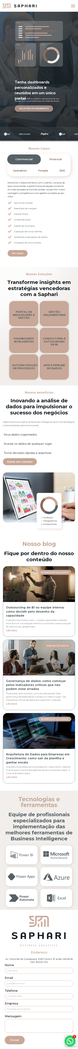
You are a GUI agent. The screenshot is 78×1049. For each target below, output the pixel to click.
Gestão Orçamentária (54, 313)
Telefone (11, 990)
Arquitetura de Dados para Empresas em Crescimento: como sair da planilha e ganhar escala (38, 758)
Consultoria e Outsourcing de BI (54, 341)
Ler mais (11, 630)
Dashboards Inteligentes (24, 340)
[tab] (24, 159)
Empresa (11, 1003)
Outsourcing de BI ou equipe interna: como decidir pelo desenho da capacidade (35, 611)
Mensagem (13, 1016)
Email (9, 978)
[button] (73, 6)
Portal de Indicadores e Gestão (24, 315)
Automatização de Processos (25, 367)
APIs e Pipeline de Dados (54, 367)
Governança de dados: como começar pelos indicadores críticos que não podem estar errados (36, 685)
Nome (9, 965)
